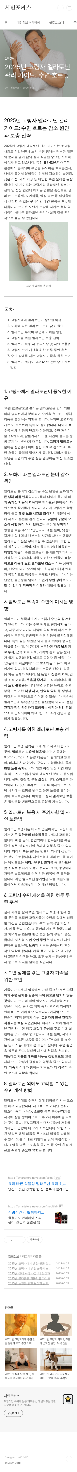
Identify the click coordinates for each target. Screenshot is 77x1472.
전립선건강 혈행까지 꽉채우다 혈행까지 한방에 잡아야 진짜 (25, 1212)
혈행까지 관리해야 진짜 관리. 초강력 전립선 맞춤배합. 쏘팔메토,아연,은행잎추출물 (25, 1220)
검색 (60, 8)
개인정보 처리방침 (28, 23)
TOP (69, 1459)
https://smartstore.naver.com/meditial (32, 1206)
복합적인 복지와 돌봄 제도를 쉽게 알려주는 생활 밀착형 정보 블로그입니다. (29, 1403)
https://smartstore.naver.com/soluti (30, 1177)
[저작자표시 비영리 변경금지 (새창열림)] (47, 1239)
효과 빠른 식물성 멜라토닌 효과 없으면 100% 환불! (37, 1183)
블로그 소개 (56, 23)
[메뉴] (69, 8)
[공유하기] (16, 1240)
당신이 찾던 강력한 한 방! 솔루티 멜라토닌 (38, 1189)
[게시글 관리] (21, 1240)
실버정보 (13, 1256)
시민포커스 (18, 8)
